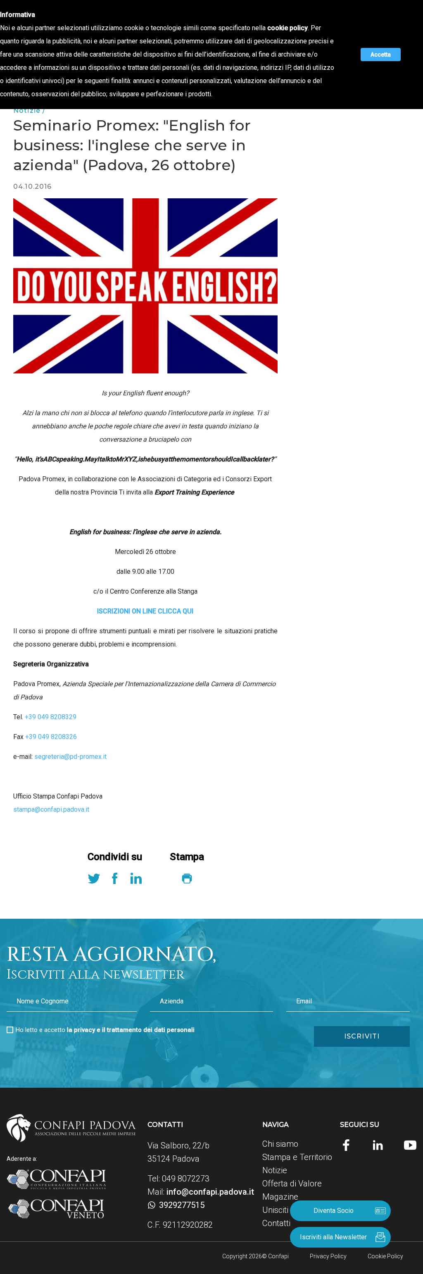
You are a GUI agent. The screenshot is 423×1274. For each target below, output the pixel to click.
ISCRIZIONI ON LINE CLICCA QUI (145, 611)
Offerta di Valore (292, 1183)
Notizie (274, 1170)
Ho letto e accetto (105, 1030)
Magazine (280, 1197)
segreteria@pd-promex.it (70, 757)
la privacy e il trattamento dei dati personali (131, 1030)
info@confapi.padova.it (210, 1192)
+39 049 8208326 (51, 737)
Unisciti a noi (285, 1210)
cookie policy (287, 28)
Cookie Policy (385, 1256)
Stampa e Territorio (297, 1157)
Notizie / (29, 110)
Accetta (381, 54)
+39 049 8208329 (50, 717)
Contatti (276, 1223)
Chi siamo (280, 1144)
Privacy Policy (328, 1256)
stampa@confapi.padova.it (51, 809)
